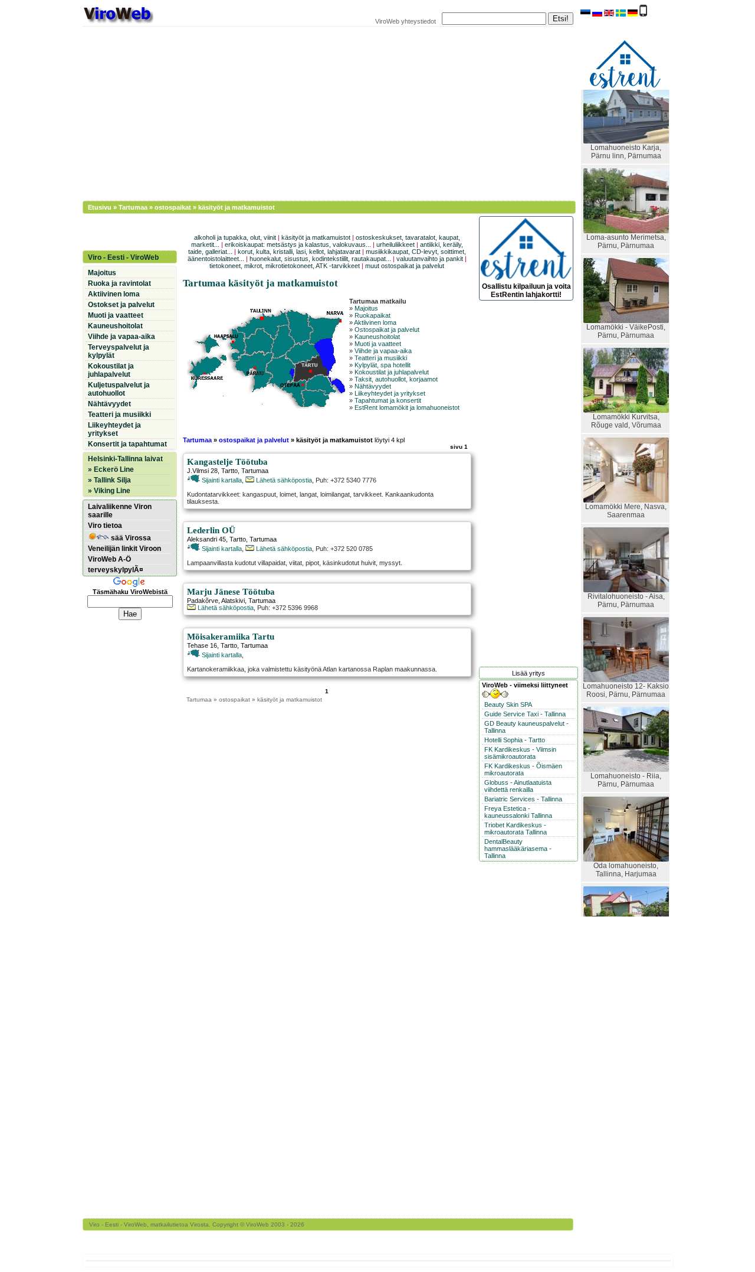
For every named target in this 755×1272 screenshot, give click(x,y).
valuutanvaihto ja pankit (429, 258)
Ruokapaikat (372, 315)
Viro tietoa (105, 525)
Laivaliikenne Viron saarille (120, 511)
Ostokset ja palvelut (121, 305)
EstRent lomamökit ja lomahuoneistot (406, 407)
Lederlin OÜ (211, 530)
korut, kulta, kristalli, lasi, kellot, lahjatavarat (299, 251)
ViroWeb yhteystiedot (405, 21)
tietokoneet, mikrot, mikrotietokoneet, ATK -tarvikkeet (284, 265)
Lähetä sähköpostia (283, 480)
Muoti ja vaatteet (377, 343)
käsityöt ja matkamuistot (315, 237)
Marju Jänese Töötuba (231, 591)
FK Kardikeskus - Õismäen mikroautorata (523, 769)
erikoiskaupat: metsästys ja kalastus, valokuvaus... (298, 244)
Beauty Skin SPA (508, 704)
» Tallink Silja (109, 480)
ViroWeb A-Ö (109, 559)
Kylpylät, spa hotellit (382, 364)
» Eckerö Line (111, 469)
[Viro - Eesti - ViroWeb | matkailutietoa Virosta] (118, 22)
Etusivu (99, 207)
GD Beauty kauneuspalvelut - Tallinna (526, 727)
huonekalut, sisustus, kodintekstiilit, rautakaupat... (320, 258)
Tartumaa (133, 207)
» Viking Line (109, 491)
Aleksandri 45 (206, 539)
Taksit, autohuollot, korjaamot (396, 379)
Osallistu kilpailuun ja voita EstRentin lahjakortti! (526, 290)
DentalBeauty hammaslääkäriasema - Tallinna (518, 848)
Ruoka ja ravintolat (119, 283)
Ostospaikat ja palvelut (386, 329)
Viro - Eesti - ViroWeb (123, 257)
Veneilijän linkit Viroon (124, 548)
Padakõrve (202, 600)
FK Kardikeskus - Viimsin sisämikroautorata (520, 753)
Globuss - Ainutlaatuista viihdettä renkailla (518, 786)
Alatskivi (233, 600)
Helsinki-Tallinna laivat (125, 459)
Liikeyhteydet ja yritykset (389, 393)
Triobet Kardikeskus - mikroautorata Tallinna (515, 828)
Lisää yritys (528, 673)
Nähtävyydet (372, 386)
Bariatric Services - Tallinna (523, 799)
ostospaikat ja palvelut (254, 439)
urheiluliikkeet (395, 244)
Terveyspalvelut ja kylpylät (118, 351)
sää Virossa (130, 538)
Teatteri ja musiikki (380, 357)
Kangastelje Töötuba (227, 462)
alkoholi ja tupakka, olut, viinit (235, 237)
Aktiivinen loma (375, 322)
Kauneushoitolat (377, 336)
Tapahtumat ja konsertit (387, 400)
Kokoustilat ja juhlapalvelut (391, 372)
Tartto (229, 470)
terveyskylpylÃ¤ (115, 570)
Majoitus (366, 308)
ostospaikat (173, 207)
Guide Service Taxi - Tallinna (525, 713)
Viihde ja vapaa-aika (383, 350)
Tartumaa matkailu (377, 301)
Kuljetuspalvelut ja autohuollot (119, 389)
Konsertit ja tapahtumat (127, 444)
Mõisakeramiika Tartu (230, 636)
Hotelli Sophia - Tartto (514, 739)
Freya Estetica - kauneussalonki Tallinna (518, 812)
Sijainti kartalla (221, 480)
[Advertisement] (321, 112)
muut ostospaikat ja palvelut (404, 265)
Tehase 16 (202, 645)
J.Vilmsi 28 (202, 470)
